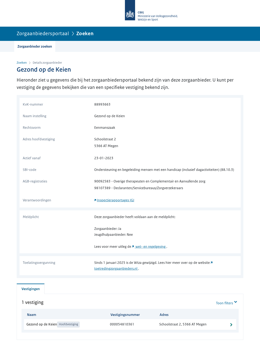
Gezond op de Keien (41, 324)
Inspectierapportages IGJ (115, 200)
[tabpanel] (130, 315)
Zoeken (22, 62)
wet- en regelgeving (150, 246)
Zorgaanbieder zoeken (34, 46)
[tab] (30, 289)
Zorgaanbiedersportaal (43, 33)
